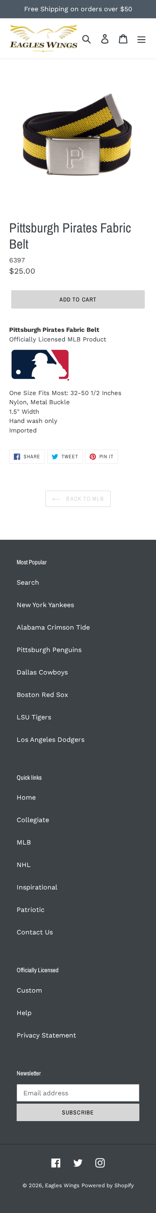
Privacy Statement (46, 1035)
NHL (24, 865)
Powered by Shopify (108, 1185)
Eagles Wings (62, 1185)
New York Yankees (45, 605)
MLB (24, 842)
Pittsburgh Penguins (49, 650)
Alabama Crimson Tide (53, 627)
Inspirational (37, 887)
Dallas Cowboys (42, 672)
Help (24, 1013)
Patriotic (31, 910)
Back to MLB (84, 498)
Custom (29, 990)
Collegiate (33, 820)
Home (26, 797)
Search (28, 582)
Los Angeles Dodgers (50, 740)
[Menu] (141, 38)
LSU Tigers (34, 717)
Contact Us (35, 932)
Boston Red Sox (42, 695)
